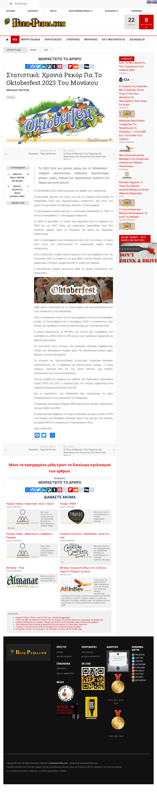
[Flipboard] (70, 66)
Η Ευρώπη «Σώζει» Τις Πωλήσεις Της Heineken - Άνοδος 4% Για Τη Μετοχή (49, 629)
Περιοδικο (10, 11)
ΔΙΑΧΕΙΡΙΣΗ (61, 668)
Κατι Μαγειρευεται (113, 39)
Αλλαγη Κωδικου (64, 657)
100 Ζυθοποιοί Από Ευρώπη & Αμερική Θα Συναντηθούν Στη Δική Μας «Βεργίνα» (51, 624)
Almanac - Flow (15, 567)
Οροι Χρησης (88, 652)
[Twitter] (38, 66)
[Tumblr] (54, 66)
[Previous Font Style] (8, 186)
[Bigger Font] (27, 174)
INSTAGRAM (140, 664)
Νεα (15, 39)
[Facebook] (33, 66)
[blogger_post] (65, 66)
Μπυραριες (91, 39)
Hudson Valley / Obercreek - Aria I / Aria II (30, 503)
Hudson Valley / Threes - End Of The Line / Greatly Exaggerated (43, 617)
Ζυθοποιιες (73, 39)
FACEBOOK (140, 655)
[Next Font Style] (27, 186)
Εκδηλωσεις (33, 11)
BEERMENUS (140, 680)
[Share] (27, 66)
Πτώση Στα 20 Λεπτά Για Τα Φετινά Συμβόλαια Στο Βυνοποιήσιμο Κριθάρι (48, 627)
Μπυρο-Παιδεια (30, 39)
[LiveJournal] (49, 66)
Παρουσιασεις (53, 39)
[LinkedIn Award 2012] (118, 661)
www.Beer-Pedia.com (59, 763)
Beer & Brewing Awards (79, 11)
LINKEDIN (139, 661)
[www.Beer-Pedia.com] (34, 23)
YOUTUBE (139, 674)
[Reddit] (75, 66)
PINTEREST (139, 671)
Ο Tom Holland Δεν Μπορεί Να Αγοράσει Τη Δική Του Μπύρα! (133, 213)
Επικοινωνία (136, 11)
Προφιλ (60, 652)
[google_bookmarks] (92, 66)
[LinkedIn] (43, 66)
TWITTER (139, 658)
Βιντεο (53, 11)
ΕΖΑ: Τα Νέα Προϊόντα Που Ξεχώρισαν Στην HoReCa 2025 (132, 66)
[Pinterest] (59, 66)
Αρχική (33, 50)
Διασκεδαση (137, 39)
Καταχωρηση (110, 11)
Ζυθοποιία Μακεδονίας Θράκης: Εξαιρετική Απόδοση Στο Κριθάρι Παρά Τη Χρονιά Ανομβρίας (57, 622)
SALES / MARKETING (65, 674)
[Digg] (86, 66)
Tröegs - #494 (68, 503)
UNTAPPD (139, 677)
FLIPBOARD (140, 668)
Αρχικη (7, 39)
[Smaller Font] (8, 174)
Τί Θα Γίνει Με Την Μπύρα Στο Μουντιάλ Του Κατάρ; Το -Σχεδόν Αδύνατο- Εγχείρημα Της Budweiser (59, 620)
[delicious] (81, 66)
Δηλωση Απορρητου (91, 657)
